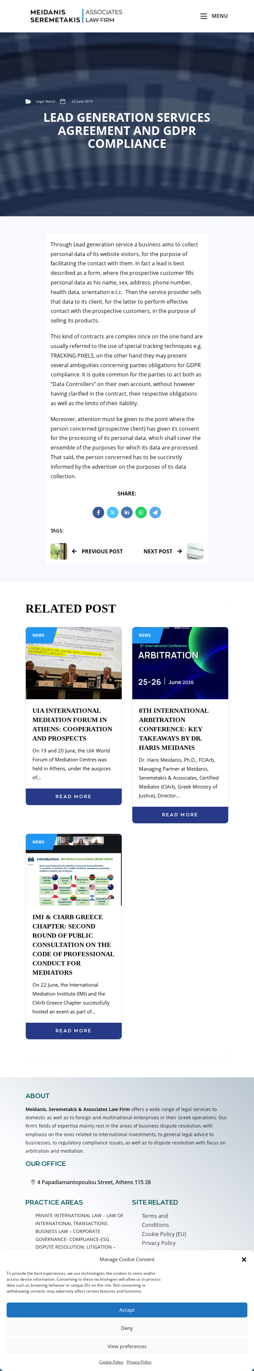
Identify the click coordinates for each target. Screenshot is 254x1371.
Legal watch (45, 101)
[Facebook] (98, 512)
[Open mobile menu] (203, 16)
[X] (112, 512)
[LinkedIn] (127, 512)
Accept (127, 1310)
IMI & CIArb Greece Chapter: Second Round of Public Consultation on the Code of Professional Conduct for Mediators (73, 944)
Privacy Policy (139, 1362)
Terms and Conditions (155, 1220)
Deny (127, 1328)
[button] (244, 1259)
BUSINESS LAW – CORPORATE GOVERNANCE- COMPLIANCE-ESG (72, 1235)
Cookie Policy (111, 1362)
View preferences (127, 1346)
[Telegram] (155, 512)
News (38, 635)
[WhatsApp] (141, 512)
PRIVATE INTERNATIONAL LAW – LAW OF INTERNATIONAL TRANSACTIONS (79, 1219)
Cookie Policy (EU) (164, 1234)
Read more (74, 796)
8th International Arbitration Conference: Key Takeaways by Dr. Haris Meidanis (173, 729)
